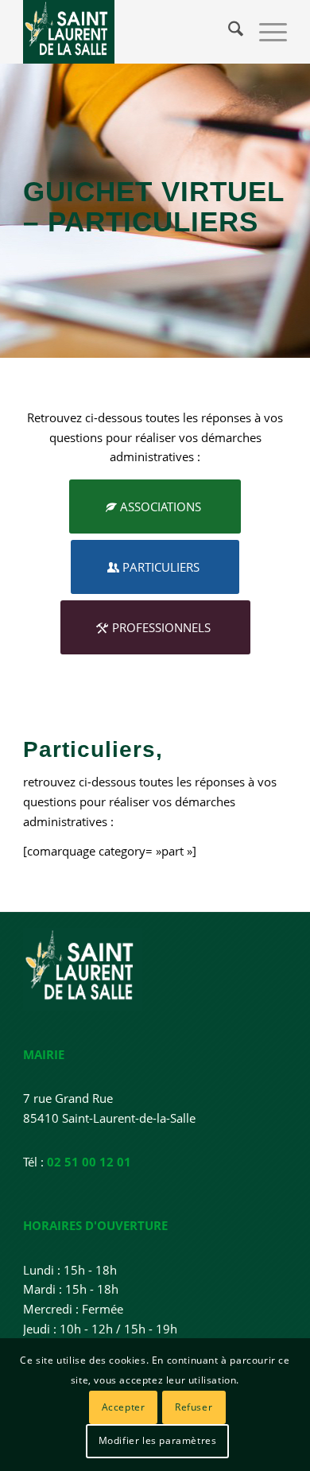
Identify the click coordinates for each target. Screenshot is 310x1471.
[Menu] (265, 32)
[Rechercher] (227, 32)
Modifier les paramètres (158, 1440)
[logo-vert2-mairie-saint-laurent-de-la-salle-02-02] (128, 32)
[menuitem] (227, 32)
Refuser (193, 1407)
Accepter (123, 1407)
